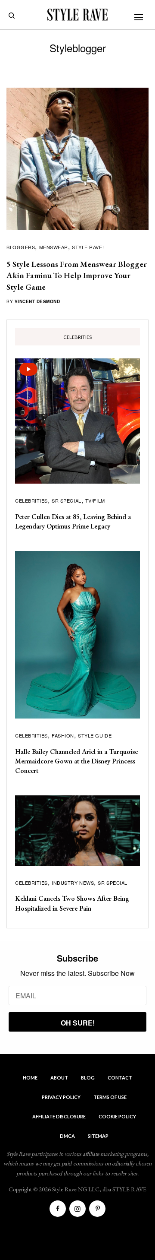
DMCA (67, 1136)
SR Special (66, 500)
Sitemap (98, 1136)
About (59, 1077)
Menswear (53, 247)
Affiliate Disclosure (59, 1116)
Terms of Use (110, 1097)
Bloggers (20, 247)
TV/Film (95, 500)
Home (30, 1077)
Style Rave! (88, 247)
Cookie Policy (117, 1116)
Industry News (73, 882)
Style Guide (95, 735)
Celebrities (31, 500)
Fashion (63, 735)
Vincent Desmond (37, 301)
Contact (120, 1077)
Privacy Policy (61, 1097)
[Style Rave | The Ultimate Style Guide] (77, 15)
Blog (88, 1077)
